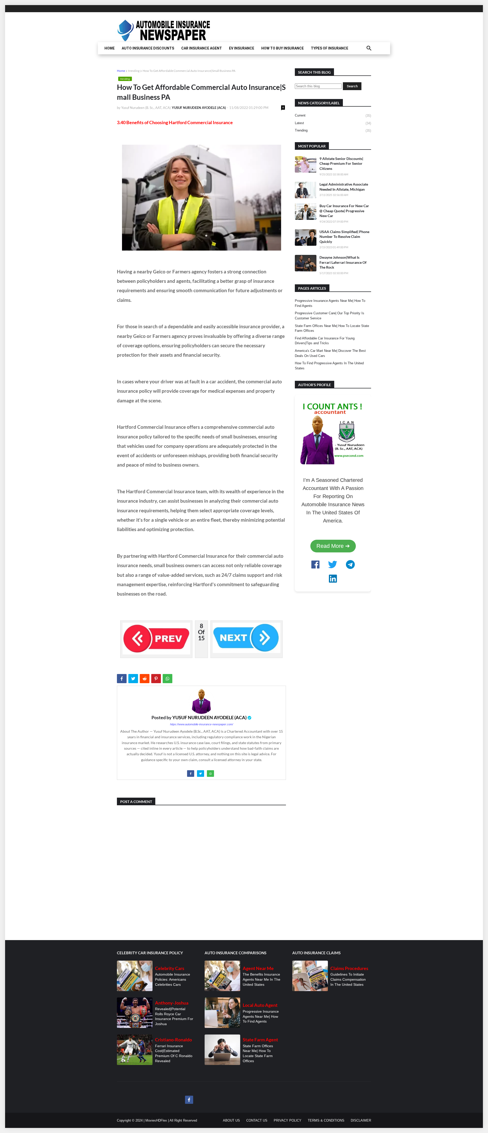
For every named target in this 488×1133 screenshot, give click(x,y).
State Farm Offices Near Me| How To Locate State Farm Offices (332, 328)
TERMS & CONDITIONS (326, 1120)
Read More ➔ (333, 546)
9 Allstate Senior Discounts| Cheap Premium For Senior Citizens (341, 163)
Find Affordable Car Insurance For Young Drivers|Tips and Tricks (325, 340)
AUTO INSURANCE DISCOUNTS (148, 48)
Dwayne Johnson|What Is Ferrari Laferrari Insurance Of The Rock (343, 262)
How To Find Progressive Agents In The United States (329, 365)
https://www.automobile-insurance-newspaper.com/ (201, 724)
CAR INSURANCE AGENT (201, 48)
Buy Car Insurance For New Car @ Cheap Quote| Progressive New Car (344, 211)
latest (333, 123)
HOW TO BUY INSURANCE (282, 48)
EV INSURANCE (241, 48)
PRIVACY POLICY (287, 1120)
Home (121, 71)
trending (134, 71)
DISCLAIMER (361, 1120)
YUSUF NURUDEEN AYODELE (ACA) (209, 717)
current (333, 115)
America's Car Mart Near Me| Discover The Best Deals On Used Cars (330, 353)
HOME (109, 48)
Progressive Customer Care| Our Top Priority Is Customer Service (329, 315)
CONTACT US (256, 1120)
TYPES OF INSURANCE (329, 48)
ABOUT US (231, 1120)
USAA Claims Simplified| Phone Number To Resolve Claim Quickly (344, 236)
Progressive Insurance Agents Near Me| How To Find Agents (330, 303)
